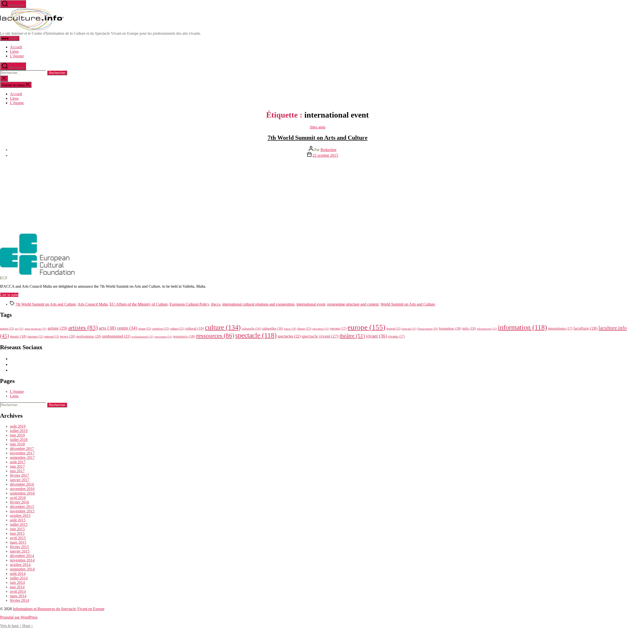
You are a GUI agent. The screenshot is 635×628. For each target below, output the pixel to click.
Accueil (16, 47)
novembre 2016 (22, 489)
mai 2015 (17, 533)
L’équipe (17, 56)
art (19, 328)
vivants (396, 336)
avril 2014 (18, 591)
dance (290, 328)
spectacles (289, 336)
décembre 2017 (22, 448)
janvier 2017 (20, 480)
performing (88, 336)
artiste (57, 328)
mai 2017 (17, 471)
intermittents (560, 328)
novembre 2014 (22, 560)
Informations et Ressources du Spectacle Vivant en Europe (58, 609)
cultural (194, 328)
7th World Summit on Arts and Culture (318, 137)
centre (127, 328)
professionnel (116, 336)
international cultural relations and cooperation (258, 304)
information (522, 327)
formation (450, 328)
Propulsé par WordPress (18, 617)
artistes (83, 327)
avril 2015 (18, 538)
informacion (487, 328)
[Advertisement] (317, 196)
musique (35, 336)
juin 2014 (17, 582)
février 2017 (19, 475)
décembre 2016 (22, 484)
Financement (427, 328)
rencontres (163, 336)
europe (366, 327)
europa (338, 328)
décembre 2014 (22, 556)
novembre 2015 (22, 511)
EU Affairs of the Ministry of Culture (139, 304)
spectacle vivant (320, 336)
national (51, 336)
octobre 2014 (20, 565)
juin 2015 (17, 529)
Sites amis (317, 127)
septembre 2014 (22, 569)
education (320, 328)
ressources (215, 335)
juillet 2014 (19, 578)
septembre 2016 (22, 493)
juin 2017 (17, 466)
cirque (144, 328)
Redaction (328, 150)
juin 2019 (17, 435)
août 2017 (18, 462)
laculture (585, 328)
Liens (14, 51)
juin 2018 (17, 444)
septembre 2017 (22, 457)
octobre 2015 (20, 515)
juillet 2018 (19, 440)
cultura (177, 328)
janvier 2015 (20, 551)
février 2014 (19, 600)
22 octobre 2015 (325, 155)
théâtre (352, 336)
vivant (376, 336)
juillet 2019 (19, 431)
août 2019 (18, 426)
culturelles (272, 328)
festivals (409, 328)
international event (310, 304)
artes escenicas (36, 328)
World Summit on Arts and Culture (408, 304)
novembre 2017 (22, 453)
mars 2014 (18, 596)
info (469, 328)
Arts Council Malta (93, 304)
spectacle (256, 335)
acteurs (7, 328)
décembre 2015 (22, 506)
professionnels (142, 336)
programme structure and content (353, 304)
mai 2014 (17, 587)
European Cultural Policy (189, 304)
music (18, 336)
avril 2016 (18, 498)
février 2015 (19, 547)
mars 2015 (18, 542)
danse (304, 328)
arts (107, 328)
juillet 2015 (19, 524)
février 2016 (19, 502)
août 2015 (18, 520)
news (67, 336)
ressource (184, 336)
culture (223, 327)
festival (393, 328)
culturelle (251, 328)
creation (160, 328)
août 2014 (18, 573)
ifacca (215, 304)
